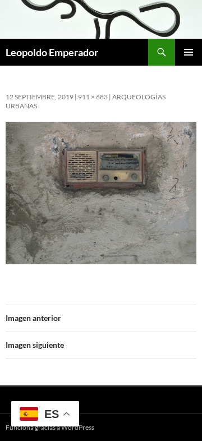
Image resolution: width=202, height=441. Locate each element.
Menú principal (188, 52)
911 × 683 (93, 97)
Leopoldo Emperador (52, 52)
